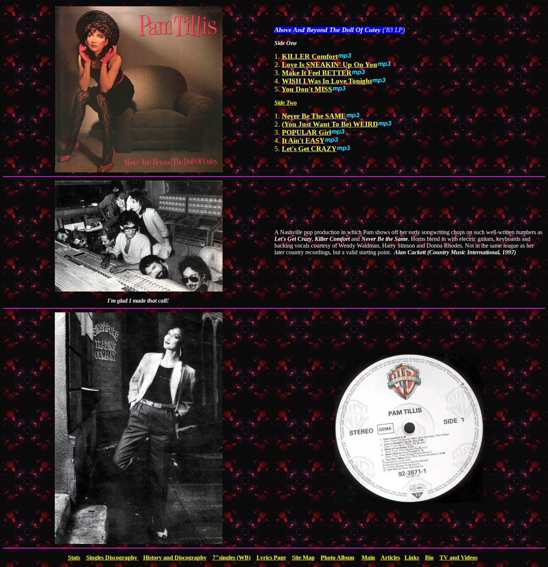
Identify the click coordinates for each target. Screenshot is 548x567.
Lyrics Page (271, 557)
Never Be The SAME (314, 116)
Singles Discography (112, 557)
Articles (390, 557)
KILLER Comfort (310, 56)
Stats (74, 557)
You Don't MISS (306, 89)
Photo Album (337, 557)
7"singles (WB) (231, 557)
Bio (429, 557)
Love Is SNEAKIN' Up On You (329, 65)
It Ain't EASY (303, 140)
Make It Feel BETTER (317, 73)
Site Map (303, 557)
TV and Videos (459, 557)
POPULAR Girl (306, 132)
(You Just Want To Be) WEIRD (330, 124)
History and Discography (175, 557)
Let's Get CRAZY (309, 149)
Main (368, 557)
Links (411, 557)
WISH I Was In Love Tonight (327, 81)
